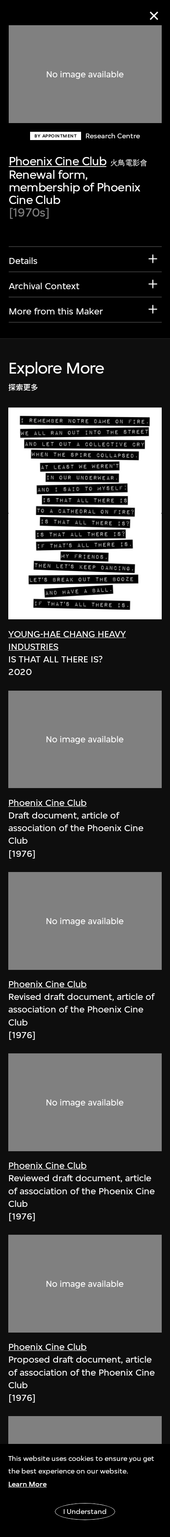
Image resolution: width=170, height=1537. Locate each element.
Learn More (27, 1484)
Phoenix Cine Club (58, 161)
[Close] (154, 15)
